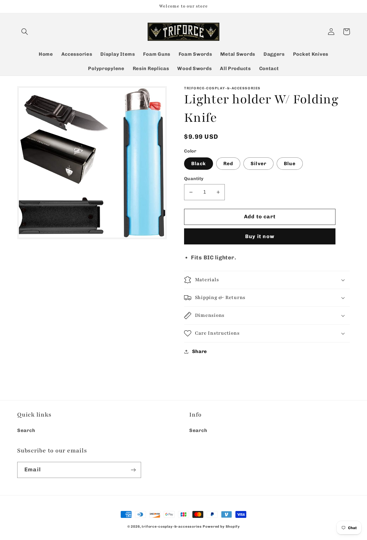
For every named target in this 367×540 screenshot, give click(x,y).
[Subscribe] (133, 470)
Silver (258, 163)
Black (198, 163)
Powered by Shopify (221, 526)
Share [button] (199, 351)
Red (228, 163)
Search (26, 430)
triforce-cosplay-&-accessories (172, 526)
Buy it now (259, 236)
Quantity (194, 178)
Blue (290, 163)
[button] (24, 31)
